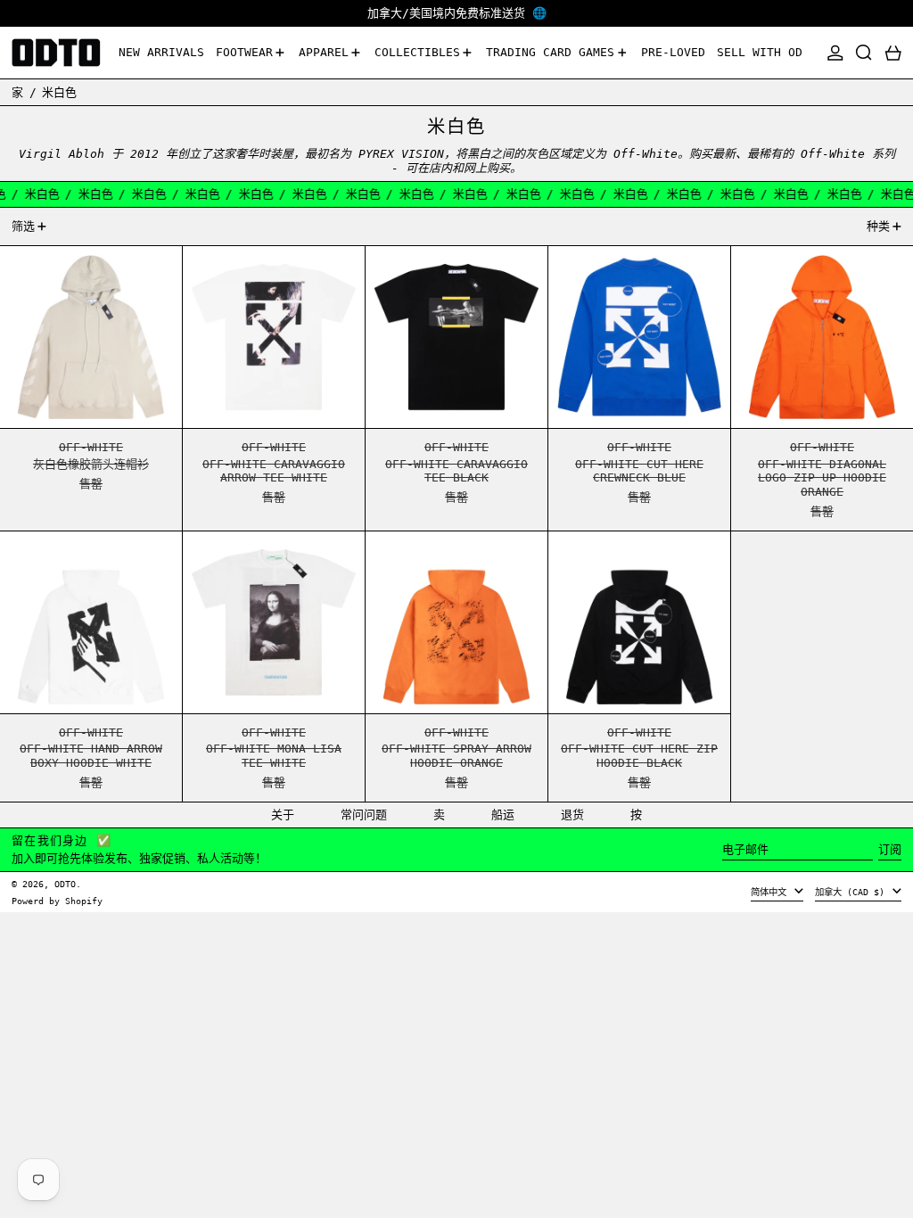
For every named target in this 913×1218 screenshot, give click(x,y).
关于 (282, 814)
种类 (878, 226)
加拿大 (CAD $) (852, 891)
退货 (572, 814)
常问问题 (364, 814)
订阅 (889, 849)
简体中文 (771, 891)
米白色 (59, 92)
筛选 (23, 226)
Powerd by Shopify (57, 900)
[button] (864, 53)
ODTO (65, 883)
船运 (502, 814)
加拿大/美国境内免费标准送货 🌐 (457, 13)
